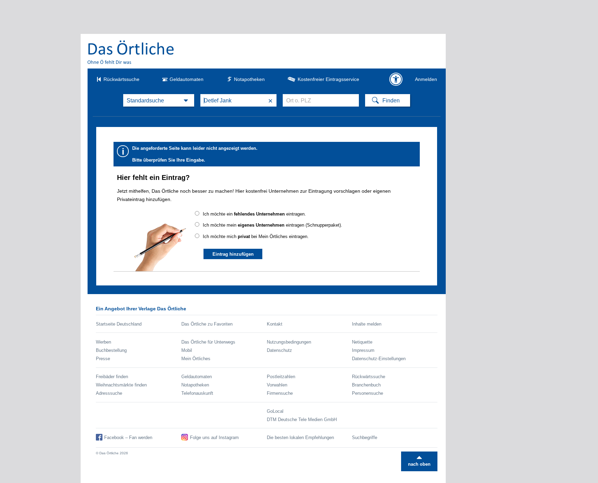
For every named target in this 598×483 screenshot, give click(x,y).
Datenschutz (279, 350)
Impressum (363, 350)
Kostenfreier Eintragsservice (328, 79)
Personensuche (367, 393)
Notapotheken (249, 79)
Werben (103, 342)
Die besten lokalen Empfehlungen (300, 437)
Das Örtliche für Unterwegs (208, 342)
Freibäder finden (112, 376)
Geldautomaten (186, 79)
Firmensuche (280, 393)
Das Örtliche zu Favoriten (207, 324)
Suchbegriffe (364, 437)
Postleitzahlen (281, 376)
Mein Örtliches (195, 358)
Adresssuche (109, 393)
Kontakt (274, 324)
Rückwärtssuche (121, 79)
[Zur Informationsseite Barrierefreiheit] (396, 79)
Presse (103, 358)
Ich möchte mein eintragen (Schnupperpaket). (272, 225)
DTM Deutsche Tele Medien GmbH (302, 419)
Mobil (186, 350)
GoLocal (275, 411)
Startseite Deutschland (119, 324)
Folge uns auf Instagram (214, 437)
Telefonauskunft (197, 393)
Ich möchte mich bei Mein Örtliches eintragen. (256, 236)
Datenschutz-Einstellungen (379, 358)
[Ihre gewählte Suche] (158, 100)
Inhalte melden (366, 324)
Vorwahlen (277, 385)
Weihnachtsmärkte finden (121, 385)
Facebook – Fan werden (128, 437)
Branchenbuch (366, 385)
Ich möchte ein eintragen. (254, 214)
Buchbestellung (111, 350)
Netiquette (362, 342)
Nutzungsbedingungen (289, 342)
